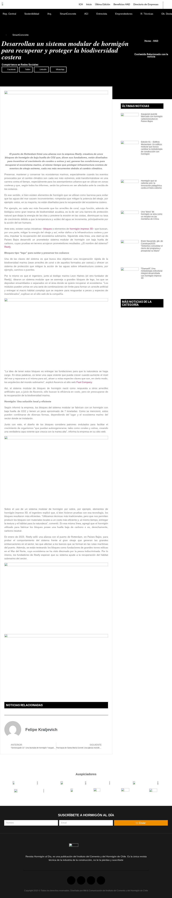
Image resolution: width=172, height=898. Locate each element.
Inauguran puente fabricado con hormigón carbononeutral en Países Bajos (152, 117)
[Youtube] (91, 880)
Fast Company (84, 382)
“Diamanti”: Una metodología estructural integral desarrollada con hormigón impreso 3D (151, 273)
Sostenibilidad (31, 13)
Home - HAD (151, 41)
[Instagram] (101, 880)
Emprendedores (123, 13)
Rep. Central (9, 13)
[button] (10, 69)
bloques (48, 228)
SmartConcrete (68, 13)
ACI (86, 13)
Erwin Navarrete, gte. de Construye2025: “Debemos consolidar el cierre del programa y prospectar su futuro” (152, 246)
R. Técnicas (147, 13)
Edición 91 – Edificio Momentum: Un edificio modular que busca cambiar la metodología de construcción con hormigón (151, 148)
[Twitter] (81, 880)
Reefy (7, 246)
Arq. (49, 13)
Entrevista (101, 13)
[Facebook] (71, 880)
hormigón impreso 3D (81, 228)
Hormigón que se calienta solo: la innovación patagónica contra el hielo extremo (151, 184)
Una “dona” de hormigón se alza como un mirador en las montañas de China (151, 215)
